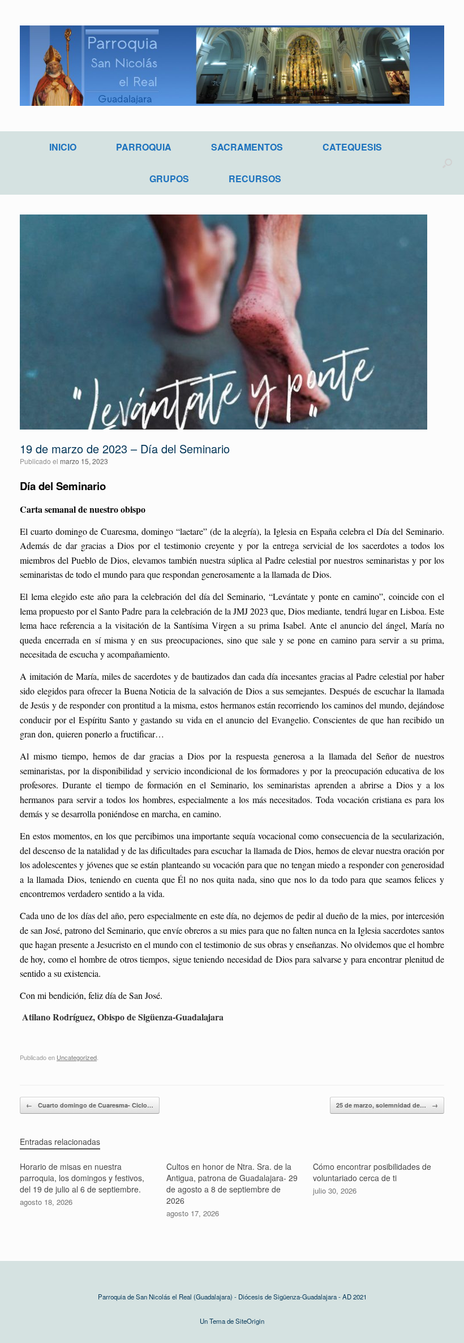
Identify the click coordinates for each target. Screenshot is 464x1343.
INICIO (62, 146)
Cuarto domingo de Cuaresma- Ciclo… (89, 1105)
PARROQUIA (143, 146)
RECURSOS (255, 178)
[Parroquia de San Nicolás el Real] (232, 65)
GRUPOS (169, 178)
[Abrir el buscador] (447, 163)
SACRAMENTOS (247, 146)
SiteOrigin (249, 1320)
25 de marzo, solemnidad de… (387, 1105)
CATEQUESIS (352, 146)
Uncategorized (77, 1057)
